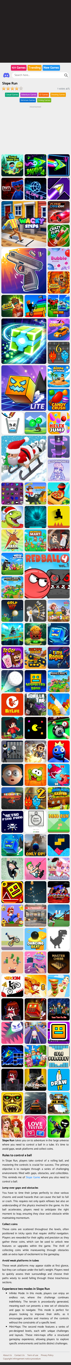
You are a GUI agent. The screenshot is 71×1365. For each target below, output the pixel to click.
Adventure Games (28, 94)
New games (51, 67)
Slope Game (33, 1177)
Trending (34, 67)
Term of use (32, 1355)
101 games (19, 67)
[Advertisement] (35, 130)
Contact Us (19, 1355)
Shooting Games (58, 94)
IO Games (43, 94)
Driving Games (44, 100)
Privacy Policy (47, 1355)
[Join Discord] (6, 75)
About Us (7, 1355)
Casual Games (12, 94)
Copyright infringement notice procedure (21, 1359)
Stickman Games (28, 100)
